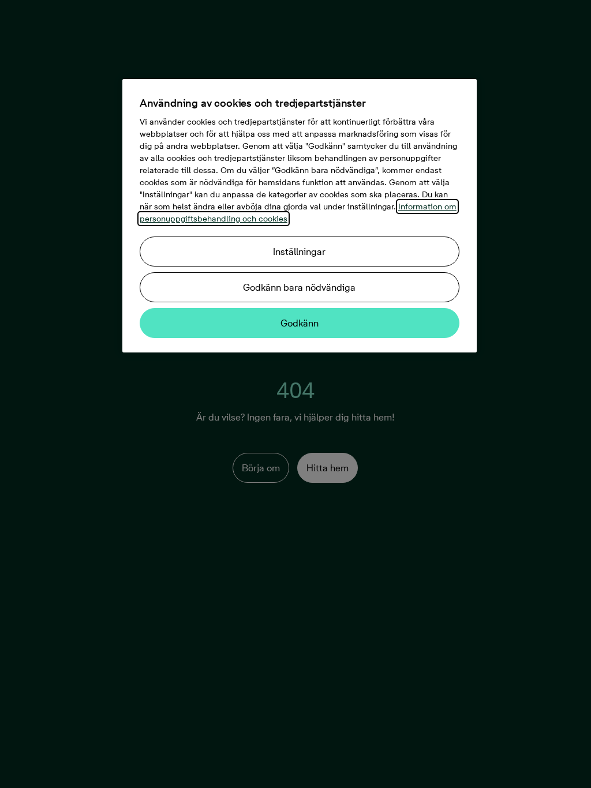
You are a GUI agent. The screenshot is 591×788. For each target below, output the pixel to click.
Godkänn (299, 323)
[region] (299, 215)
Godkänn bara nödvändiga (299, 287)
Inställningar (299, 251)
